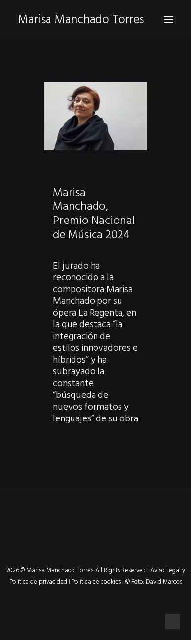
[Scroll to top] (172, 621)
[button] (168, 19)
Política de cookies (96, 581)
